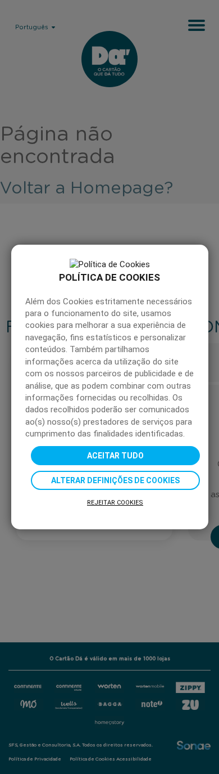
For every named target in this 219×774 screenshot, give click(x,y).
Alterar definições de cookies (115, 480)
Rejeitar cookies (115, 502)
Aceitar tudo (115, 455)
